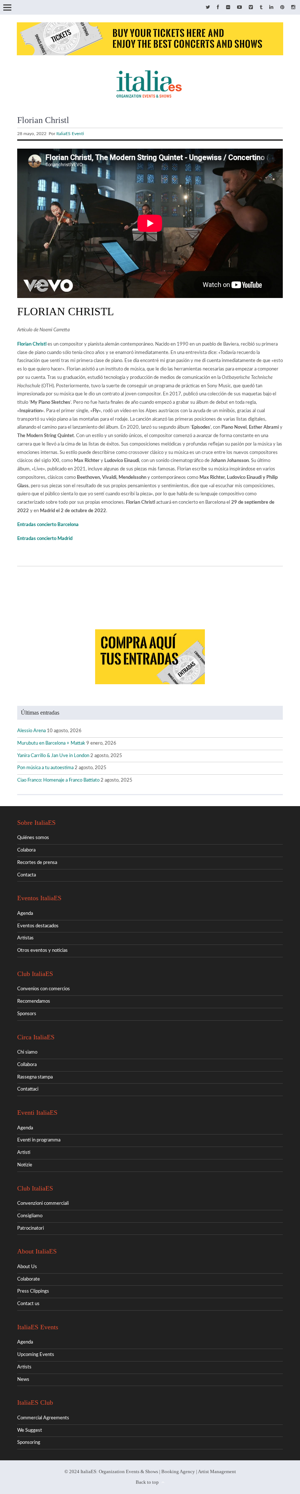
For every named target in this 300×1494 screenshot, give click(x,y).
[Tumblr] (261, 7)
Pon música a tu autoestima (45, 767)
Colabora (26, 850)
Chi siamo (27, 1052)
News (23, 1379)
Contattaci (27, 1089)
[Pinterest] (282, 7)
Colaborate (28, 1279)
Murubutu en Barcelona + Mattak (51, 743)
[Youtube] (239, 7)
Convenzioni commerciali (43, 1203)
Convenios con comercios (43, 989)
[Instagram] (293, 7)
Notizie (24, 1165)
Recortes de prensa (37, 862)
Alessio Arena (31, 731)
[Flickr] (228, 7)
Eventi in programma (38, 1140)
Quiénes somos (33, 837)
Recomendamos (33, 1001)
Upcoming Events (35, 1354)
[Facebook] (218, 7)
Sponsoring (28, 1442)
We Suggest (29, 1430)
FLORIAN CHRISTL (65, 311)
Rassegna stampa (35, 1077)
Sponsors (26, 1013)
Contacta (26, 875)
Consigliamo (29, 1216)
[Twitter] (208, 7)
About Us (27, 1266)
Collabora (27, 1064)
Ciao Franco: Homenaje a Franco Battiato (58, 780)
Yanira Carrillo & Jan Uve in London (53, 755)
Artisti (23, 1152)
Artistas (25, 938)
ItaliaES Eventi (70, 133)
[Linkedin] (271, 7)
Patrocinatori (30, 1228)
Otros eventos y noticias (42, 950)
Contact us (28, 1303)
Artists (24, 1367)
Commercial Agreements (43, 1418)
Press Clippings (33, 1291)
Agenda (25, 913)
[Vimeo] (251, 7)
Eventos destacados (38, 926)
